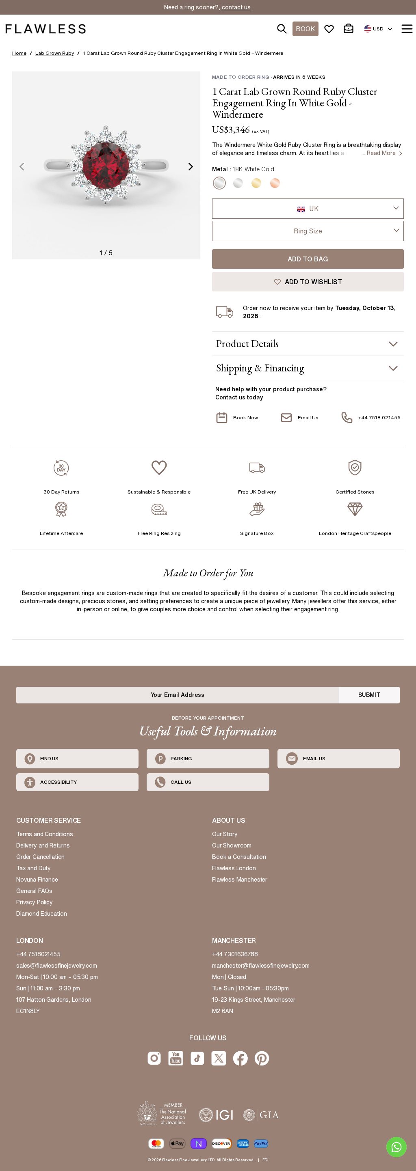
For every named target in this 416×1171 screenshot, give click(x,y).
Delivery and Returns (43, 845)
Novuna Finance (37, 879)
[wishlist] (330, 29)
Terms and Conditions (44, 834)
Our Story (225, 834)
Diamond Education (41, 914)
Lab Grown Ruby (54, 53)
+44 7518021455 (38, 954)
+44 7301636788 (235, 954)
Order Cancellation (40, 857)
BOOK (305, 29)
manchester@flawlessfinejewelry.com (261, 965)
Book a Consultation (239, 857)
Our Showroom (231, 845)
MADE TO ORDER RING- (268, 77)
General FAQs (34, 891)
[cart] (350, 29)
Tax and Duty (33, 868)
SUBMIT (369, 695)
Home (19, 53)
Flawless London (234, 868)
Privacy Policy (34, 902)
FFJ (265, 1160)
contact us (236, 7)
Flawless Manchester (239, 879)
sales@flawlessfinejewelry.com (56, 965)
